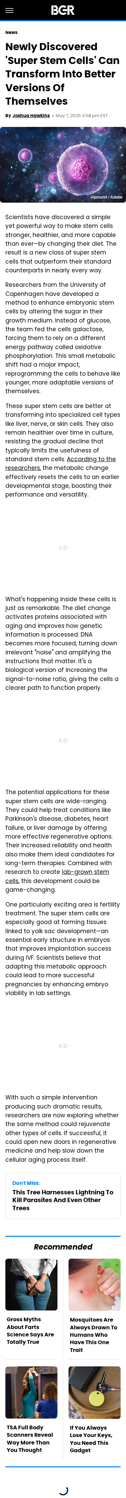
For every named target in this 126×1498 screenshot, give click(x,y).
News (11, 32)
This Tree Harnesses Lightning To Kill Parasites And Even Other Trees (62, 1200)
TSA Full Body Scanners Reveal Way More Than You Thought (30, 1439)
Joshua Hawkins (31, 115)
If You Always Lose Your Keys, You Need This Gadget (91, 1439)
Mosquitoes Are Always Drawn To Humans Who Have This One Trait (93, 1335)
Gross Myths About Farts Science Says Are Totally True (30, 1331)
